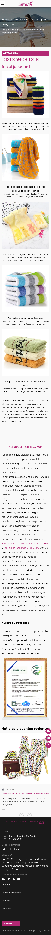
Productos (14, 29)
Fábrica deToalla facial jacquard (21, 548)
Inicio (4, 29)
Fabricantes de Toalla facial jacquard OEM (25, 543)
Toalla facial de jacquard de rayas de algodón (25, 123)
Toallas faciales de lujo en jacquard (25, 318)
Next (29, 815)
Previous (21, 815)
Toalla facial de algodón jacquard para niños (25, 254)
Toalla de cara (29, 29)
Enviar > (10, 924)
